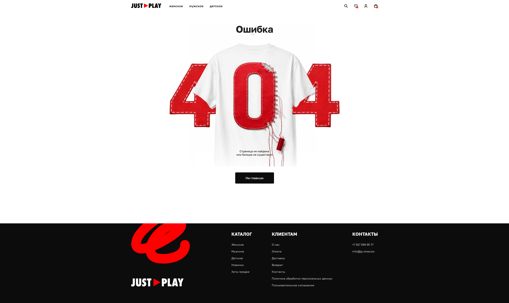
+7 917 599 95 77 (362, 244)
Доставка (278, 258)
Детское (237, 258)
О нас (276, 244)
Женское (237, 244)
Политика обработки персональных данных (302, 278)
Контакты (278, 271)
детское (216, 6)
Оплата (277, 251)
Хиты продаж (240, 271)
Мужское (237, 251)
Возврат (277, 265)
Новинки (237, 265)
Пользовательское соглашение (293, 285)
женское (176, 6)
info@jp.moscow (363, 251)
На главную (254, 178)
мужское (196, 6)
